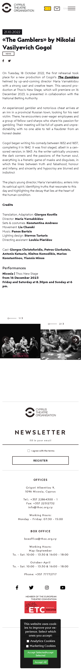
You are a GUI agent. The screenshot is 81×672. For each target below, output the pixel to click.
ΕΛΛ (65, 8)
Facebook (17, 588)
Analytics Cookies (42, 641)
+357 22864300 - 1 (44, 499)
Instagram (47, 588)
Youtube (63, 588)
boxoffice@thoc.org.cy (40, 538)
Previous (5, 340)
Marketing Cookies (42, 646)
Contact (57, 8)
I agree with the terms (42, 450)
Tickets (47, 8)
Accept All (40, 662)
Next (75, 340)
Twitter (11, 60)
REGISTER (40, 460)
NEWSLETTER (40, 432)
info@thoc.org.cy (40, 507)
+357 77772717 (46, 574)
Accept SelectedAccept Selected (40, 654)
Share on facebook (5, 60)
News (8, 54)
